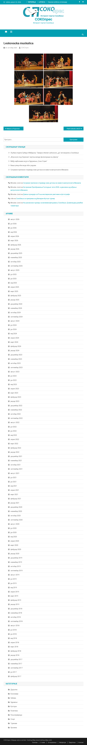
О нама (42, 742)
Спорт (13, 719)
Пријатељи (72, 742)
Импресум (62, 742)
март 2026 (14, 240)
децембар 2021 (16, 456)
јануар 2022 (15, 452)
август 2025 (15, 270)
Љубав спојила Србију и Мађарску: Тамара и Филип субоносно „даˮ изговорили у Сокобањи (45, 153)
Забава (13, 698)
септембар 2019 (17, 570)
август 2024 (15, 321)
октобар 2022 (16, 414)
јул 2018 (14, 630)
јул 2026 (14, 224)
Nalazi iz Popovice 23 (14, 129)
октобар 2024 (16, 312)
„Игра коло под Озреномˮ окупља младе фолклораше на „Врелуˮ (35, 157)
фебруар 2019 (16, 600)
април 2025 (15, 287)
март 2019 (14, 596)
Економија (14, 694)
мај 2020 (14, 537)
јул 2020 (14, 528)
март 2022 (14, 444)
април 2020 (15, 541)
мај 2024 (14, 333)
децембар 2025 (16, 253)
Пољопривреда (16, 715)
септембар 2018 (17, 621)
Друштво (14, 690)
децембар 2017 (16, 659)
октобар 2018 (16, 617)
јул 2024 (14, 325)
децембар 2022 (16, 406)
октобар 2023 (16, 363)
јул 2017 (14, 672)
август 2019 (15, 575)
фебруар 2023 (16, 397)
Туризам (14, 723)
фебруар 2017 (16, 676)
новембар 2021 (16, 460)
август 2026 (15, 219)
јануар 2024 (15, 350)
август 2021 (15, 473)
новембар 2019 (16, 562)
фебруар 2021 (16, 499)
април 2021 (15, 490)
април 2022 (15, 439)
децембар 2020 (16, 507)
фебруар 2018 (16, 651)
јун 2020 (14, 532)
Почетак (34, 742)
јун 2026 (14, 228)
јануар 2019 (15, 604)
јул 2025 (14, 274)
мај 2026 (14, 232)
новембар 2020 (16, 511)
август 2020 (15, 524)
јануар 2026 (15, 249)
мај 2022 (14, 435)
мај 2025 (14, 283)
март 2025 (14, 291)
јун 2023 (14, 380)
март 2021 (14, 494)
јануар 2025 (15, 300)
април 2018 (15, 642)
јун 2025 (14, 279)
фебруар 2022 (16, 448)
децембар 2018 (16, 609)
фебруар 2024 (16, 346)
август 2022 (15, 422)
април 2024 (15, 338)
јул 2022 (14, 427)
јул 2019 (14, 579)
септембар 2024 (17, 317)
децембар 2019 (16, 558)
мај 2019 (14, 587)
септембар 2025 (17, 266)
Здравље (14, 702)
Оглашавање (52, 742)
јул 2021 (14, 477)
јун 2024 (14, 329)
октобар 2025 (16, 262)
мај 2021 (14, 486)
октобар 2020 (16, 516)
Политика (14, 711)
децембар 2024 (16, 304)
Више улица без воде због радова (23, 165)
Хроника (14, 728)
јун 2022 (14, 431)
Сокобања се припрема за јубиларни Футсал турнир (35, 198)
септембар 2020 (17, 520)
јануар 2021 (15, 503)
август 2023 (15, 372)
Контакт (80, 742)
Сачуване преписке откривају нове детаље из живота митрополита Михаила (39, 170)
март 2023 (14, 393)
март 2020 (14, 545)
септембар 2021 (17, 469)
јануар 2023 (15, 401)
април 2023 (15, 389)
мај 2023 (14, 384)
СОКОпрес (43, 19)
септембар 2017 (17, 668)
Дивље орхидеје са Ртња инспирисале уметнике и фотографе (46, 194)
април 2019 (15, 592)
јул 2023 (14, 376)
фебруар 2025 (16, 295)
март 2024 (14, 342)
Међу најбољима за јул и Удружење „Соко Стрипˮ (29, 161)
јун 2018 (14, 634)
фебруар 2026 (16, 245)
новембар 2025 (16, 257)
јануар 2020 (15, 554)
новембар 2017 (16, 664)
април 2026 (15, 236)
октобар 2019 (16, 566)
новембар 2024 (16, 308)
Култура (14, 706)
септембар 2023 (17, 367)
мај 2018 (14, 638)
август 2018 (15, 625)
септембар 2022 (17, 418)
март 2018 (14, 647)
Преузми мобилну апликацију (57, 2)
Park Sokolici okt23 (73, 129)
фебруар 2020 (16, 549)
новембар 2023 (16, 359)
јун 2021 (14, 482)
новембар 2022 (16, 410)
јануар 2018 (15, 655)
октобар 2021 (16, 465)
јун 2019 (14, 583)
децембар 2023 (16, 355)
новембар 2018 (16, 613)
